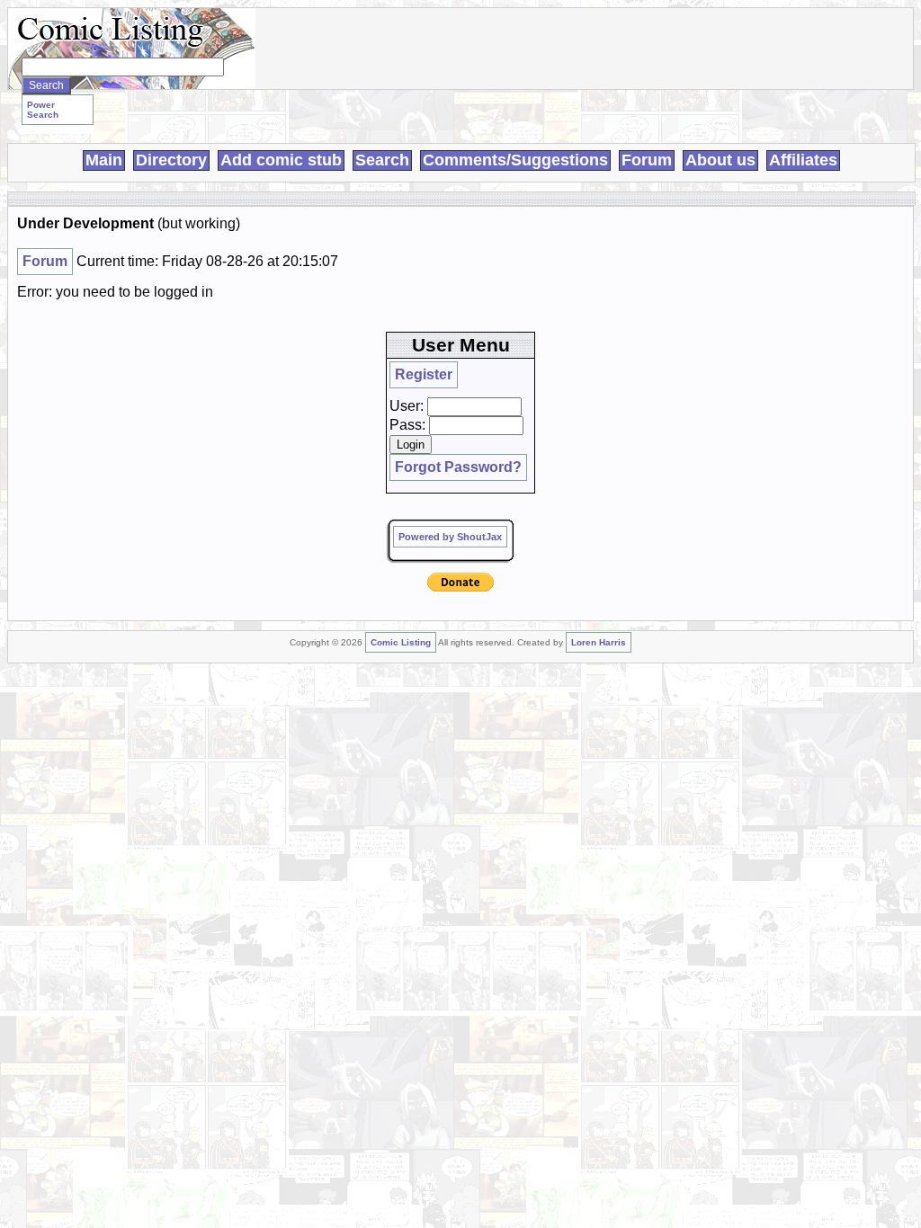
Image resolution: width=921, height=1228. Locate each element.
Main (103, 160)
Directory (171, 160)
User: (406, 406)
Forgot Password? (458, 467)
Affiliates (803, 160)
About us (720, 160)
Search (382, 160)
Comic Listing (401, 642)
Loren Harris (598, 642)
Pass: (407, 424)
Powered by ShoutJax (450, 536)
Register (423, 374)
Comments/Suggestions (515, 160)
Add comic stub (281, 160)
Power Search (42, 110)
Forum (646, 160)
